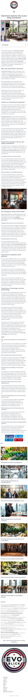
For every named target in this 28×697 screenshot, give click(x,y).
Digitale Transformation (20, 608)
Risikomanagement (11, 627)
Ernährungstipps (4, 615)
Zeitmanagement (6, 637)
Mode (4, 683)
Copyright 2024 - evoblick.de (14, 695)
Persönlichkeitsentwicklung (11, 625)
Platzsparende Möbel (21, 625)
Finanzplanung (9, 615)
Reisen (4, 684)
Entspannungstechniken (12, 613)
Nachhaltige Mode (14, 622)
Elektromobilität (4, 611)
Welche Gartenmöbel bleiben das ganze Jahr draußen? (13, 577)
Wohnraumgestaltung (7, 636)
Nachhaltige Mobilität (4, 622)
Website (5, 690)
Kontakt (5, 688)
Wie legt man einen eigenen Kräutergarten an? (11, 462)
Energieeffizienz (12, 611)
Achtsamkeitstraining (8, 606)
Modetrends (20, 620)
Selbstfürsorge (7, 629)
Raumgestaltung (4, 627)
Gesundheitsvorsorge (21, 617)
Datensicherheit (4, 608)
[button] (14, 12)
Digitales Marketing (10, 608)
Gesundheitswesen (4, 618)
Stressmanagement (21, 632)
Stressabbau (9, 631)
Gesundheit (12, 617)
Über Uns (5, 687)
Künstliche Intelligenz (16, 619)
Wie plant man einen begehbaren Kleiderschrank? (12, 558)
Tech (4, 640)
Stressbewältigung (9, 632)
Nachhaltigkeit (9, 624)
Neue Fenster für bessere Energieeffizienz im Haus (12, 500)
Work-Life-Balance (18, 636)
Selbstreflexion (17, 629)
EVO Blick (5, 677)
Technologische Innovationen (6, 634)
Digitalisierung (4, 610)
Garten (4, 680)
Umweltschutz (16, 634)
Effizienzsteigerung (12, 610)
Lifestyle (5, 681)
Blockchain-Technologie (19, 606)
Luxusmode (4, 620)
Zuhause (5, 678)
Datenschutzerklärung (8, 691)
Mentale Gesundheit (12, 620)
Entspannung (20, 611)
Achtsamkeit (4, 605)
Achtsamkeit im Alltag (17, 605)
